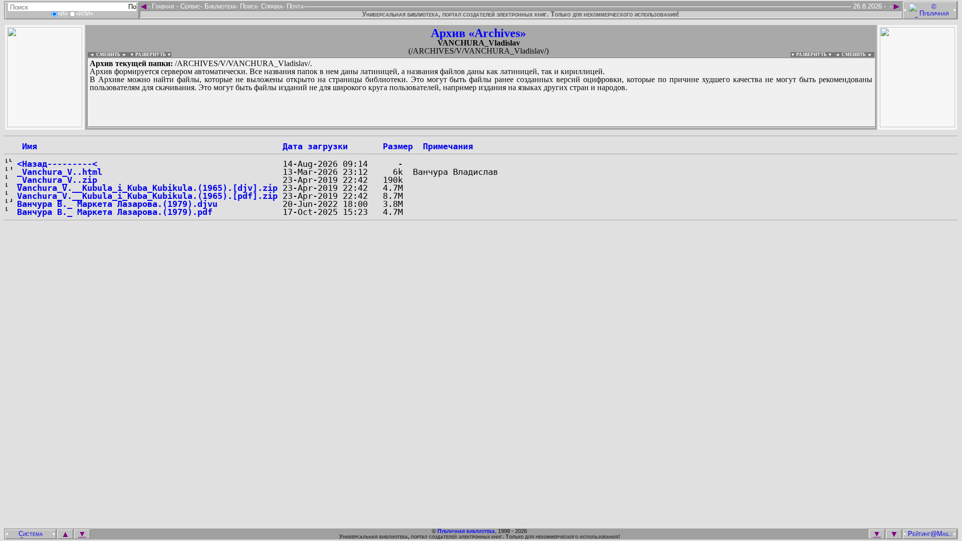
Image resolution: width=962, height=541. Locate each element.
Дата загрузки (315, 146)
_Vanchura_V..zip (57, 180)
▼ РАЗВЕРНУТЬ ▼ (150, 54)
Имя (27, 146)
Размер (398, 146)
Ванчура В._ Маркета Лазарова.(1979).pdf (114, 212)
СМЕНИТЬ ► (858, 54)
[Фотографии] (44, 124)
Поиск (247, 6)
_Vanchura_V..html (59, 172)
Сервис (189, 6)
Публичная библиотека (466, 531)
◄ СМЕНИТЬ (104, 54)
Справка (271, 6)
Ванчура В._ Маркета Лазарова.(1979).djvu (117, 204)
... (330, 127)
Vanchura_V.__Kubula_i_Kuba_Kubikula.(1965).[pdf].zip (147, 196)
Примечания (448, 146)
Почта (294, 6)
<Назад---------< (57, 164)
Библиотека (219, 6)
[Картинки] (917, 124)
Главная (163, 6)
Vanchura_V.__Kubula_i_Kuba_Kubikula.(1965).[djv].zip (147, 188)
